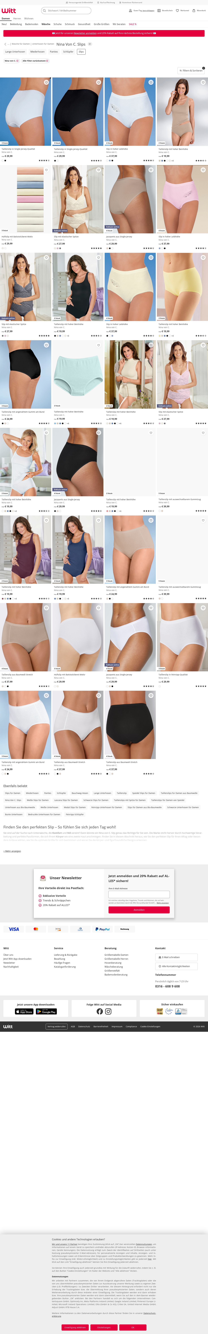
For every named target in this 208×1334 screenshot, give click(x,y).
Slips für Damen (12, 793)
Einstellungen (104, 1327)
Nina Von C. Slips (13, 800)
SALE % (132, 24)
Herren (17, 18)
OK (132, 1327)
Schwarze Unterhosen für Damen (183, 807)
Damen (6, 18)
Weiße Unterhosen (49, 807)
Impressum (117, 1026)
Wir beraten (119, 24)
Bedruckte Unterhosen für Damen (44, 814)
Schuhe (58, 24)
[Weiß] (3, 161)
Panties (54, 51)
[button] (4, 44)
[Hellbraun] (160, 161)
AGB (73, 1026)
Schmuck (70, 24)
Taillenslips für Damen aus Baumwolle (179, 793)
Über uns (8, 954)
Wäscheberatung (114, 966)
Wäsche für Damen (21, 43)
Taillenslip (122, 793)
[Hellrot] (107, 511)
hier (150, 1259)
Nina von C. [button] (10, 60)
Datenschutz (84, 1026)
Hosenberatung (113, 962)
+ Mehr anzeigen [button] (12, 851)
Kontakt (160, 948)
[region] (104, 1284)
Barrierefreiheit (101, 1026)
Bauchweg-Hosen (80, 793)
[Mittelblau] (162, 161)
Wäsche (46, 24)
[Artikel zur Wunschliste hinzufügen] (46, 82)
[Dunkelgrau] (60, 248)
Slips (81, 51)
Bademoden (31, 24)
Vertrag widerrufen (57, 1026)
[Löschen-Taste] (88, 10)
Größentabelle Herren (116, 958)
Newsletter (9, 962)
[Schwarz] (5, 161)
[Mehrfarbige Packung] (110, 161)
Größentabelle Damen (116, 954)
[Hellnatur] (170, 161)
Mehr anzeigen (163, 903)
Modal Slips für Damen (75, 807)
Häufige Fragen (62, 962)
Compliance (131, 1026)
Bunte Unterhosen (13, 814)
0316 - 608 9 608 (167, 986)
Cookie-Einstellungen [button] (150, 1026)
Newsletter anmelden (85, 33)
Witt (6, 948)
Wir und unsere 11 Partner (64, 1244)
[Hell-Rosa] (58, 248)
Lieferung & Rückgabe (65, 954)
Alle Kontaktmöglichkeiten (176, 966)
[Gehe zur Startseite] (9, 10)
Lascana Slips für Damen (66, 800)
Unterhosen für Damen (43, 43)
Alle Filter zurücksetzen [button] (34, 60)
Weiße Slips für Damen (38, 800)
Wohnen (28, 18)
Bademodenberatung (116, 974)
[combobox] (72, 10)
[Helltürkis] (55, 423)
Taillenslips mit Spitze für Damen (130, 800)
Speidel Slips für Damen (143, 793)
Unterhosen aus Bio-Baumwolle (20, 807)
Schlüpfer (68, 51)
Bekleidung (16, 24)
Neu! (4, 24)
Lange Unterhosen (15, 51)
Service (58, 948)
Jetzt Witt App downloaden (17, 958)
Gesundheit (84, 24)
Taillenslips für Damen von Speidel (167, 800)
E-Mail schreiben (169, 958)
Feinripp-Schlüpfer (75, 814)
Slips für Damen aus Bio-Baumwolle (145, 807)
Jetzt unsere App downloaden (36, 1004)
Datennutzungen (144, 1244)
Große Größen (101, 24)
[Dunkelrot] (3, 599)
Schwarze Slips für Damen (95, 800)
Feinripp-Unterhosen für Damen (106, 807)
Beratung (110, 948)
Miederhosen (37, 51)
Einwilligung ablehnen (75, 1327)
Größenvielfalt (112, 970)
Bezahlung (59, 958)
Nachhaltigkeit (11, 966)
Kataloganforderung (65, 966)
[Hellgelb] (160, 336)
